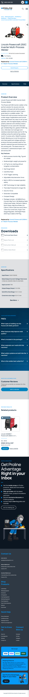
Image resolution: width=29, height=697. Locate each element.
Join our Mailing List (8, 507)
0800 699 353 (8, 2)
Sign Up (6, 681)
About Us (3, 634)
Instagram (18, 638)
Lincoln (3, 58)
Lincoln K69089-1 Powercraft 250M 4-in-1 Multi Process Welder (8, 435)
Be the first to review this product (17, 53)
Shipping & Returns (8, 668)
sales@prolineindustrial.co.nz (7, 560)
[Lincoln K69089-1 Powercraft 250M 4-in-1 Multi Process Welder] (10, 424)
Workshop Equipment (5, 599)
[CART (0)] (26, 2)
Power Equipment (4, 601)
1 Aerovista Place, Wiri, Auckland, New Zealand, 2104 (8, 575)
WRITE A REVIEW (14, 389)
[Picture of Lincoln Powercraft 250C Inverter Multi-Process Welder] (14, 32)
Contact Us (3, 640)
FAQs (24, 84)
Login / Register (22, 2)
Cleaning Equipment (5, 597)
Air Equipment (4, 595)
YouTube (17, 636)
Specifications (15, 84)
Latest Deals (3, 588)
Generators (3, 592)
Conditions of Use (4, 618)
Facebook (18, 634)
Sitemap (3, 638)
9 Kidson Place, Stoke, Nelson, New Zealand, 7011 (8, 566)
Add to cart (5, 448)
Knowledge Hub (4, 636)
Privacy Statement (5, 616)
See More (15, 300)
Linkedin (17, 640)
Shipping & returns (5, 620)
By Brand (3, 605)
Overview (4, 84)
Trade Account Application (6, 622)
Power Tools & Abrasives (6, 603)
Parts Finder (3, 607)
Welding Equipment (5, 590)
